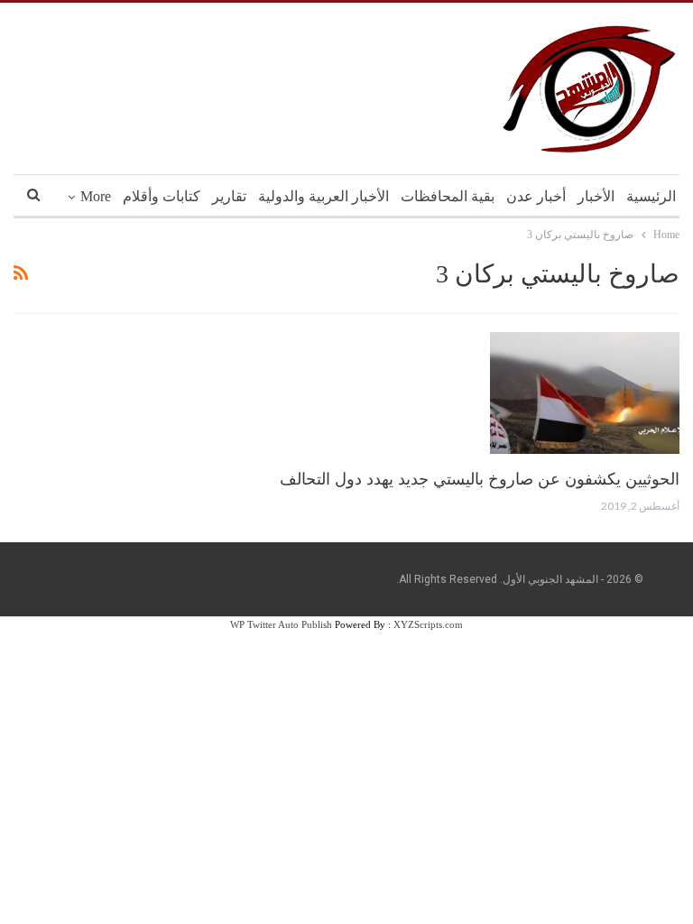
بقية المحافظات (447, 196)
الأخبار (596, 196)
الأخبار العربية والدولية (323, 196)
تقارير (229, 196)
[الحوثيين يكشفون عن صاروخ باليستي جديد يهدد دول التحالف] (584, 392)
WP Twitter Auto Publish (281, 624)
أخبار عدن (536, 196)
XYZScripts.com (428, 624)
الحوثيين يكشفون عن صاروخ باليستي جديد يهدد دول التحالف (479, 479)
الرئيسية (651, 196)
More (95, 196)
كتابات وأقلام (161, 196)
